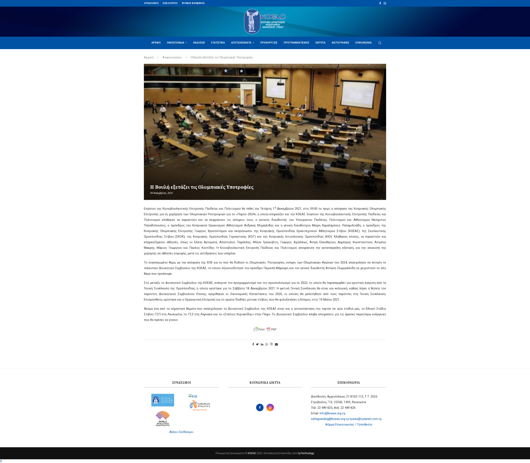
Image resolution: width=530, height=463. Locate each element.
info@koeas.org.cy (332, 413)
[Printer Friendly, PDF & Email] (265, 329)
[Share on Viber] (271, 344)
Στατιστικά (218, 42)
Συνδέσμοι (151, 3)
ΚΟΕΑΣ (252, 453)
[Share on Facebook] (253, 344)
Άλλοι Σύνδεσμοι (181, 432)
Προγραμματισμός (296, 42)
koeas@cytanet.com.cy (366, 419)
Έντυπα (320, 42)
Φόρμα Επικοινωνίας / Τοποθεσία (348, 424)
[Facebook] (380, 3)
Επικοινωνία (363, 42)
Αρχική (156, 42)
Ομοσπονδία (175, 42)
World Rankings (193, 3)
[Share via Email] (276, 344)
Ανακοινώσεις (172, 57)
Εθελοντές (170, 3)
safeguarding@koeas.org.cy (330, 419)
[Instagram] (385, 3)
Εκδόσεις (199, 42)
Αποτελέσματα (241, 42)
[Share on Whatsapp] (266, 344)
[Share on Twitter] (257, 344)
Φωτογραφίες (340, 42)
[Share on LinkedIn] (262, 344)
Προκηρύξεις (268, 42)
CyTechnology (306, 453)
